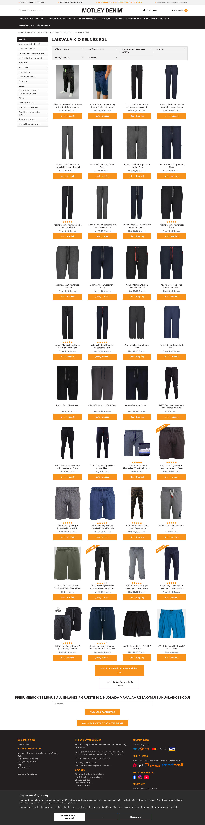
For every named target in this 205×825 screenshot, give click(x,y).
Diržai (21, 98)
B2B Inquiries (23, 767)
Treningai (23, 62)
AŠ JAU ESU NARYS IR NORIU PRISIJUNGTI (102, 723)
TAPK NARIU (23, 744)
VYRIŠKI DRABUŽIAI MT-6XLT (61, 19)
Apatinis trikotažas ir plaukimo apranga (29, 91)
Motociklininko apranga (30, 124)
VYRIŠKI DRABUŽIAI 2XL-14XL (31, 19)
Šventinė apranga (27, 119)
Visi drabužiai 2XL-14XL (30, 44)
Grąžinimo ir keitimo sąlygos (88, 777)
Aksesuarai (106, 19)
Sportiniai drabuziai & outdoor (29, 113)
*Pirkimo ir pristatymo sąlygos (89, 774)
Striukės (23, 81)
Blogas (20, 764)
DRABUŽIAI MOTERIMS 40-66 (127, 19)
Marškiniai (24, 67)
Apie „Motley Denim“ (27, 761)
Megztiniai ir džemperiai (30, 58)
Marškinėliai (24, 72)
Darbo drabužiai (26, 103)
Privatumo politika (84, 783)
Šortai (22, 86)
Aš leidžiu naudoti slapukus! (69, 817)
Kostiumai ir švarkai (28, 107)
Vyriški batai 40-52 (87, 19)
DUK (19, 756)
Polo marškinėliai (27, 76)
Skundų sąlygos (82, 780)
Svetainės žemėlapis (27, 774)
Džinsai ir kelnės (27, 48)
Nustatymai (135, 817)
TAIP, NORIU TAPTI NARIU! (102, 712)
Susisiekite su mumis (27, 759)
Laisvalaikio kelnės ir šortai (31, 53)
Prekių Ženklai (25, 25)
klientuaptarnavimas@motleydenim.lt (172, 2)
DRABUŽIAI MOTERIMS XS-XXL (157, 19)
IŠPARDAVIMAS (43, 25)
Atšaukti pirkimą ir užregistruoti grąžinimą (37, 753)
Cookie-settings (82, 786)
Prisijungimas (151, 10)
